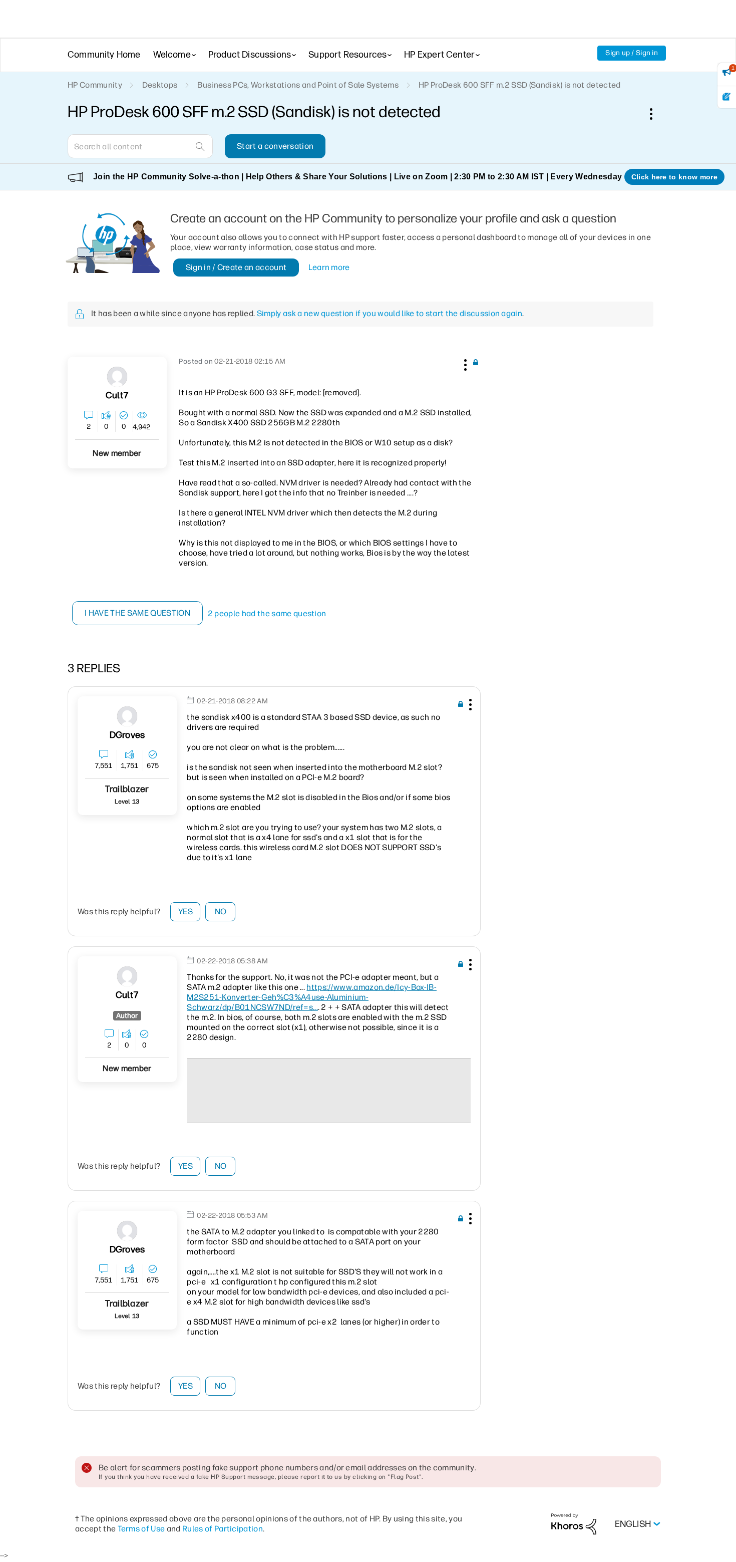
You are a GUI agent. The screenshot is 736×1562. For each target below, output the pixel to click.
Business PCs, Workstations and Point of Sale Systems (298, 85)
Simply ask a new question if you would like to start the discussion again (389, 313)
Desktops (160, 85)
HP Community (95, 85)
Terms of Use (141, 1528)
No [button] (221, 911)
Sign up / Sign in (631, 53)
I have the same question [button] (137, 613)
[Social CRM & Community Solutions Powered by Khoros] (573, 1523)
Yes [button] (185, 911)
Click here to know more (674, 177)
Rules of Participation (222, 1528)
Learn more (329, 267)
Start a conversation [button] (275, 146)
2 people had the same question (267, 613)
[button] (464, 363)
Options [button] (656, 113)
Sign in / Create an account (236, 267)
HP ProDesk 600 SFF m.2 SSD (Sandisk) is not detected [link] (520, 85)
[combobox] (140, 146)
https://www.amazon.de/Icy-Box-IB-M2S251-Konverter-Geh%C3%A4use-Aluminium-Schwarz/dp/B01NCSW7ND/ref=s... (312, 997)
